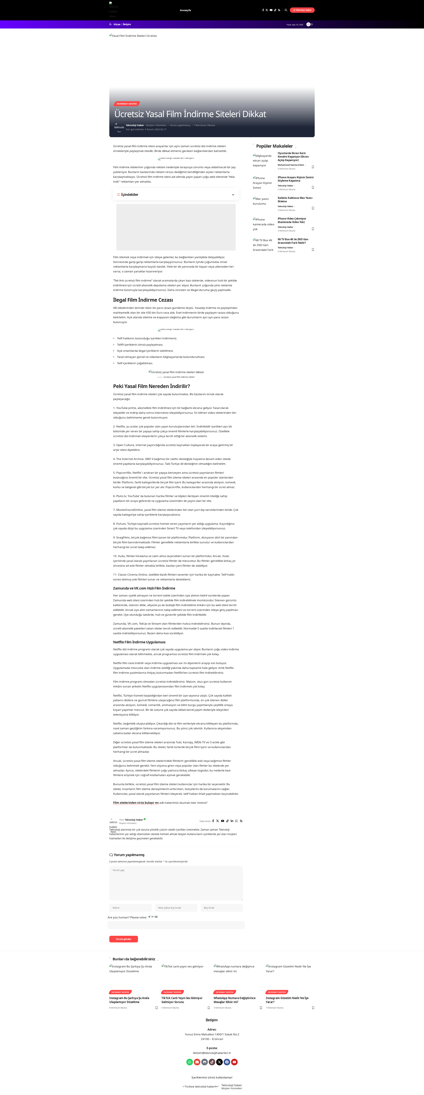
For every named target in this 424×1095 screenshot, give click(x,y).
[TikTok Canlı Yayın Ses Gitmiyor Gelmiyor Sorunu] (185, 978)
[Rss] (279, 10)
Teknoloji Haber (135, 125)
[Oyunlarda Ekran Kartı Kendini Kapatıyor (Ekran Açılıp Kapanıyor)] (263, 161)
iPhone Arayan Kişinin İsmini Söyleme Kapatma (296, 179)
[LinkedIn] (232, 821)
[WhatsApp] (236, 821)
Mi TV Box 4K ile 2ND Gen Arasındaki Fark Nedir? (293, 241)
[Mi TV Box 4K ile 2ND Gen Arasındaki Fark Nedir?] (263, 245)
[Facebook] (263, 10)
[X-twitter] (219, 1062)
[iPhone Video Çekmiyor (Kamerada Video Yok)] (263, 224)
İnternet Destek (127, 103)
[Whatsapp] (189, 1062)
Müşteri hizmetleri (231, 1088)
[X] (267, 10)
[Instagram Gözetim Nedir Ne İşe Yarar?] (290, 978)
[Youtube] (234, 1062)
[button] (286, 10)
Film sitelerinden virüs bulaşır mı (136, 803)
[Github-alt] (204, 1062)
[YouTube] (271, 10)
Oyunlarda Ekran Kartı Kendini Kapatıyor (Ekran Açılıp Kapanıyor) (293, 156)
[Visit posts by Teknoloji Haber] (119, 127)
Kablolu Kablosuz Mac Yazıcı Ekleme (295, 199)
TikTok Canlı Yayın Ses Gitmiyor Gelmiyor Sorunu (182, 1000)
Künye (117, 24)
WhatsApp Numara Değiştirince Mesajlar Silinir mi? (234, 1000)
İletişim (127, 24)
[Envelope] (197, 1062)
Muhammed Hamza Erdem (291, 165)
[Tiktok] (212, 1062)
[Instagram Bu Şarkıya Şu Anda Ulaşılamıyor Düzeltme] (133, 978)
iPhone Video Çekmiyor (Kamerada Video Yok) (292, 220)
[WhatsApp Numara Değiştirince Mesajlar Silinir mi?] (238, 978)
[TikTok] (275, 10)
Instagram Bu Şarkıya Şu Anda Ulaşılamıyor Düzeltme (129, 1000)
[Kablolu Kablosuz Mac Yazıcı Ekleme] (263, 204)
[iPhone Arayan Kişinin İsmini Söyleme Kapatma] (263, 183)
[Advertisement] (176, 227)
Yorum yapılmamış (180, 125)
